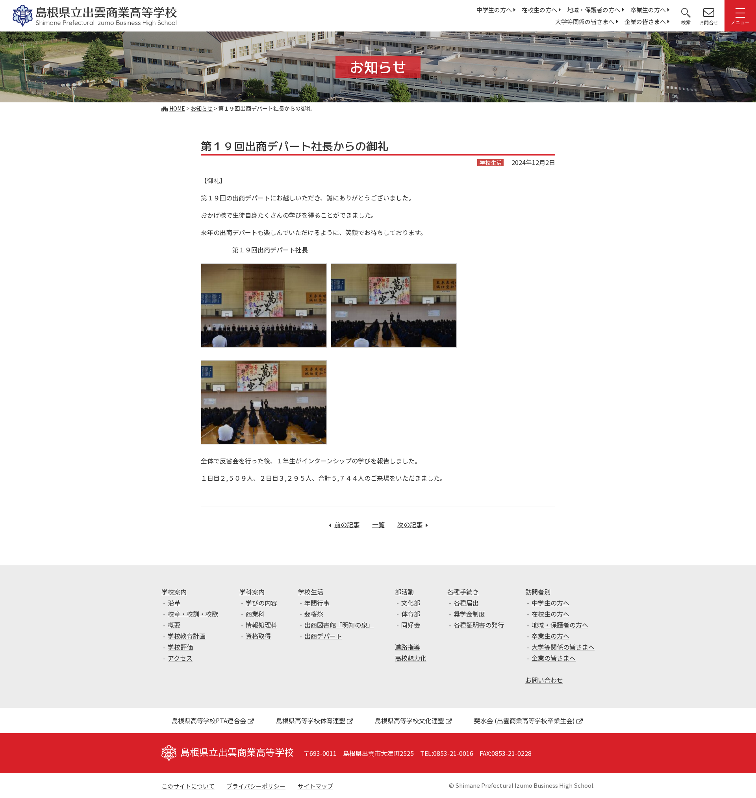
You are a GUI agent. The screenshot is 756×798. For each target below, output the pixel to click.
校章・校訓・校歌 (193, 613)
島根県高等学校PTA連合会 (209, 720)
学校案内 (174, 591)
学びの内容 (261, 602)
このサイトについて (188, 786)
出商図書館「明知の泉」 (339, 625)
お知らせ (202, 108)
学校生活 (310, 591)
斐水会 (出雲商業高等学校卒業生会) (524, 720)
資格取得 (258, 636)
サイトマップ (315, 786)
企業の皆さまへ (645, 21)
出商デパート (323, 636)
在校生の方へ (539, 10)
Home (177, 108)
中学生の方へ (494, 10)
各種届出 (466, 602)
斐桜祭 (313, 613)
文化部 (410, 602)
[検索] (686, 12)
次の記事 (412, 524)
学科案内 (252, 591)
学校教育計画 (187, 636)
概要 (174, 625)
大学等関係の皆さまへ (584, 21)
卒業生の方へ (648, 10)
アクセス (180, 658)
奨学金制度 (469, 613)
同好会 (410, 625)
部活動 (404, 591)
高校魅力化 (410, 658)
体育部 (410, 613)
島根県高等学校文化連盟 (409, 720)
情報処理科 (261, 625)
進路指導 (407, 647)
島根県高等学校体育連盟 (310, 720)
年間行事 (317, 602)
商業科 (255, 613)
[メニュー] (740, 12)
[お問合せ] (709, 12)
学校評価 (180, 647)
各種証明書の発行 (479, 625)
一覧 (378, 524)
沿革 (174, 602)
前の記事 (346, 524)
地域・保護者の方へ (593, 10)
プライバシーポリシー (255, 786)
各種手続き (463, 591)
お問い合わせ (544, 680)
